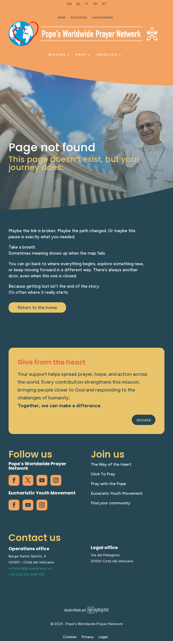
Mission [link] (57, 55)
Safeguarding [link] (102, 17)
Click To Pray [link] (103, 474)
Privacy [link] (88, 637)
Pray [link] (80, 55)
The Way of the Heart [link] (111, 464)
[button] (168, 608)
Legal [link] (103, 637)
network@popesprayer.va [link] (30, 568)
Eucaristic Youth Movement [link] (117, 493)
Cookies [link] (70, 637)
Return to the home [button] (37, 307)
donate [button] (143, 420)
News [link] (62, 17)
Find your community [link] (110, 503)
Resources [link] (79, 17)
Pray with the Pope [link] (108, 483)
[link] (69, 4)
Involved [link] (107, 55)
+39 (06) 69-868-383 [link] (27, 574)
